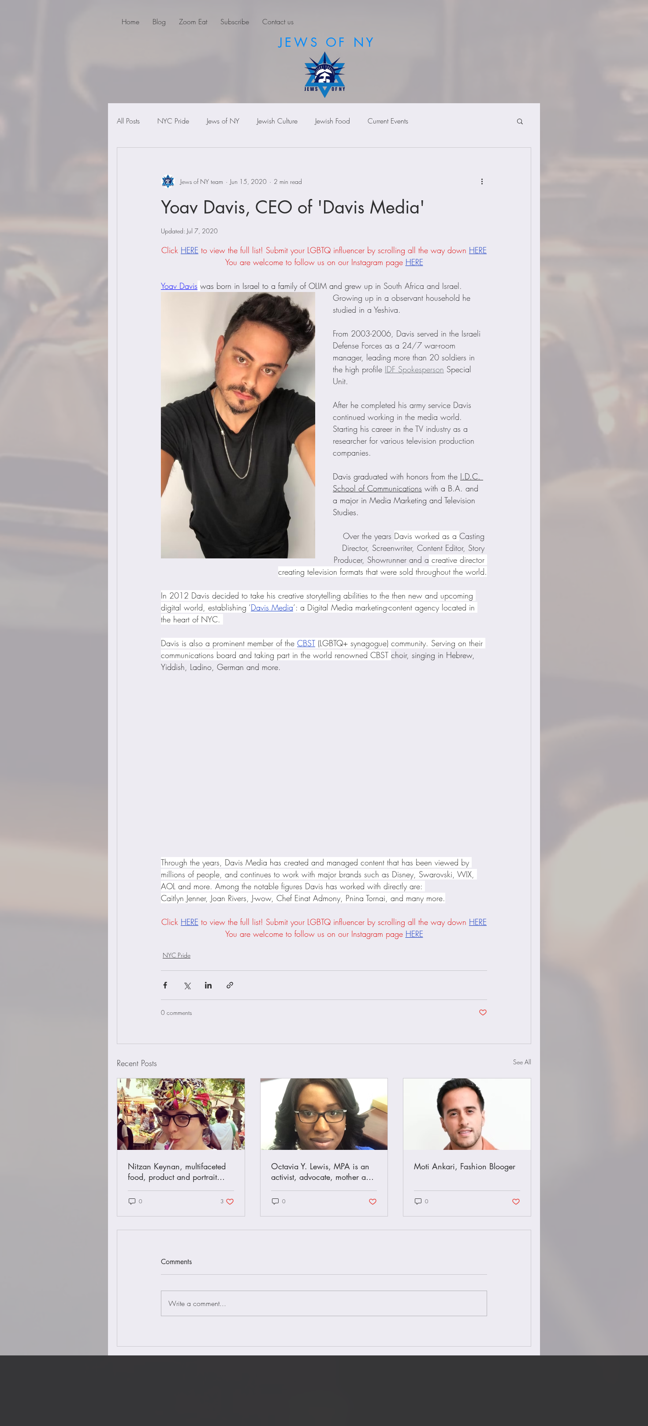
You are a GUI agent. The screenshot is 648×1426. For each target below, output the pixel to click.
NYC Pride (173, 121)
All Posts (128, 121)
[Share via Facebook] (165, 985)
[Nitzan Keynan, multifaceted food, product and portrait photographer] (181, 1114)
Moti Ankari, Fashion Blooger (464, 1166)
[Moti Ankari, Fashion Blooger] (467, 1114)
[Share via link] (230, 985)
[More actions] (482, 181)
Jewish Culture (277, 121)
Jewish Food (332, 121)
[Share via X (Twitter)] (186, 985)
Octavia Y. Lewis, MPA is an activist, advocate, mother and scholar (323, 1171)
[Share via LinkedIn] (208, 985)
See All (522, 1062)
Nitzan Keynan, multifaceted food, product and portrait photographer (177, 1171)
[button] (520, 120)
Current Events (388, 121)
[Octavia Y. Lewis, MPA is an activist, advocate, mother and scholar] (324, 1114)
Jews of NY (223, 121)
